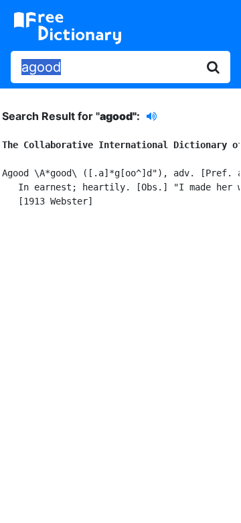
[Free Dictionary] (68, 28)
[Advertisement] (120, 356)
